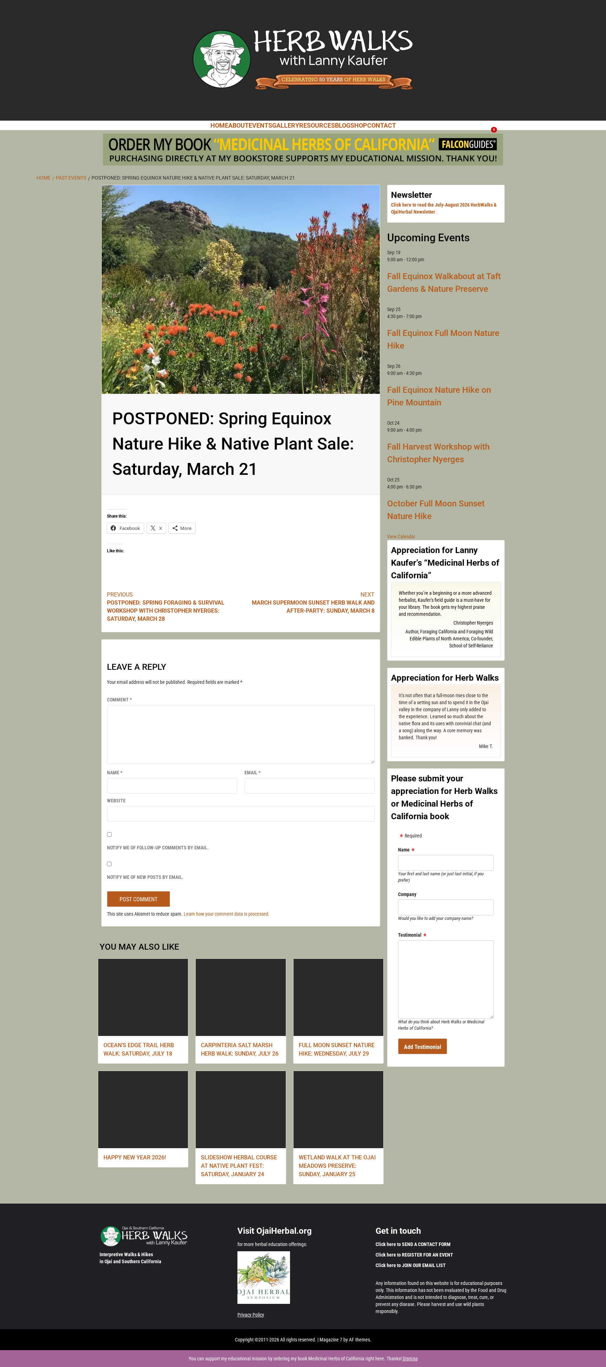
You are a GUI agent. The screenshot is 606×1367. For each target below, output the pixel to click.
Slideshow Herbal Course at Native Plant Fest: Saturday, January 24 (239, 1166)
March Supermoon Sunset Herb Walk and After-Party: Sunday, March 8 (313, 602)
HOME (219, 125)
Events (260, 125)
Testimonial (410, 935)
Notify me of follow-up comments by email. (158, 847)
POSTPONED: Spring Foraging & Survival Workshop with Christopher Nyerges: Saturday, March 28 (165, 606)
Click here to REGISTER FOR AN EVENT (414, 1255)
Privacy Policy (250, 1315)
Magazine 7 (330, 1339)
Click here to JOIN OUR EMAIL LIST (411, 1265)
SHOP (358, 125)
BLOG (342, 125)
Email (252, 772)
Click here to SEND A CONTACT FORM (413, 1244)
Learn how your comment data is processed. (227, 914)
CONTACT (381, 125)
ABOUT (238, 125)
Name (114, 772)
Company (407, 894)
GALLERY (285, 125)
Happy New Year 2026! (134, 1157)
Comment (119, 699)
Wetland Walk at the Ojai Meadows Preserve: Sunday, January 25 (337, 1166)
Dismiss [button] (410, 1358)
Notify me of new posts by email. (145, 877)
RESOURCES (317, 125)
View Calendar (401, 536)
